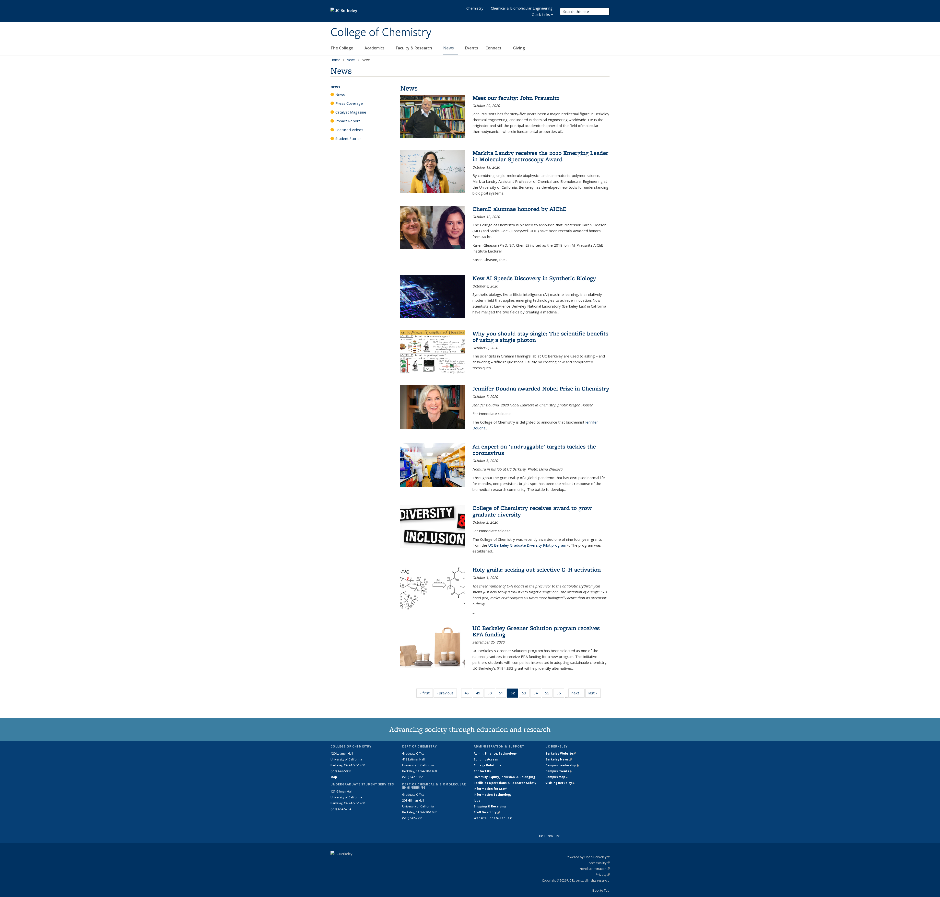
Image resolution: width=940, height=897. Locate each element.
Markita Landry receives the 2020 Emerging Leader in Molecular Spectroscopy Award (540, 156)
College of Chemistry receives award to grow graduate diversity (532, 511)
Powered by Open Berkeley (588, 857)
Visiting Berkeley (560, 783)
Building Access (486, 759)
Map (333, 777)
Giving (519, 48)
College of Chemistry (380, 32)
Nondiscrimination (595, 868)
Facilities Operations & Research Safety (505, 783)
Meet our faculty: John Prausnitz (516, 98)
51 (502, 694)
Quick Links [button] (541, 14)
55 (548, 694)
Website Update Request (493, 818)
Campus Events (558, 771)
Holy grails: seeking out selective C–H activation (536, 569)
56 (560, 694)
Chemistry (474, 8)
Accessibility (599, 863)
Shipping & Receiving (490, 806)
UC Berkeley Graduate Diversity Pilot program (528, 545)
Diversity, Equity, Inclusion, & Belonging (504, 777)
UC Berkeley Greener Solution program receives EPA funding (536, 631)
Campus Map (556, 777)
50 (491, 694)
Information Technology (493, 795)
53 (525, 694)
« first (426, 692)
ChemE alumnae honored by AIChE (519, 209)
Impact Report (347, 120)
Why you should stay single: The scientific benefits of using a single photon (540, 337)
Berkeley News (558, 759)
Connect (494, 48)
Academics (375, 48)
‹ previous (447, 692)
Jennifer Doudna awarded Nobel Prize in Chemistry (540, 388)
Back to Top (601, 890)
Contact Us (482, 771)
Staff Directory (487, 812)
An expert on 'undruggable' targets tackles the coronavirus (534, 450)
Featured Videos (349, 129)
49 (479, 694)
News (449, 48)
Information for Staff (490, 789)
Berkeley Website (560, 753)
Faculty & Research (414, 48)
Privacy (603, 874)
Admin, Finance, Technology (495, 753)
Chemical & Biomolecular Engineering (521, 8)
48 (468, 694)
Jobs (477, 800)
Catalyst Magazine (350, 112)
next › (578, 692)
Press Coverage (349, 103)
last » (594, 692)
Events (471, 48)
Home (335, 60)
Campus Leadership (562, 765)
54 (537, 694)
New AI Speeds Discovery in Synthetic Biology (534, 278)
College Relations (487, 765)
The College (342, 48)
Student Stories (348, 138)
